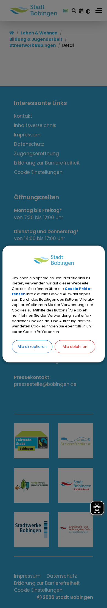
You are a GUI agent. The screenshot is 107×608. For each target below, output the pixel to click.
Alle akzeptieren (32, 346)
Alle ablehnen (75, 346)
